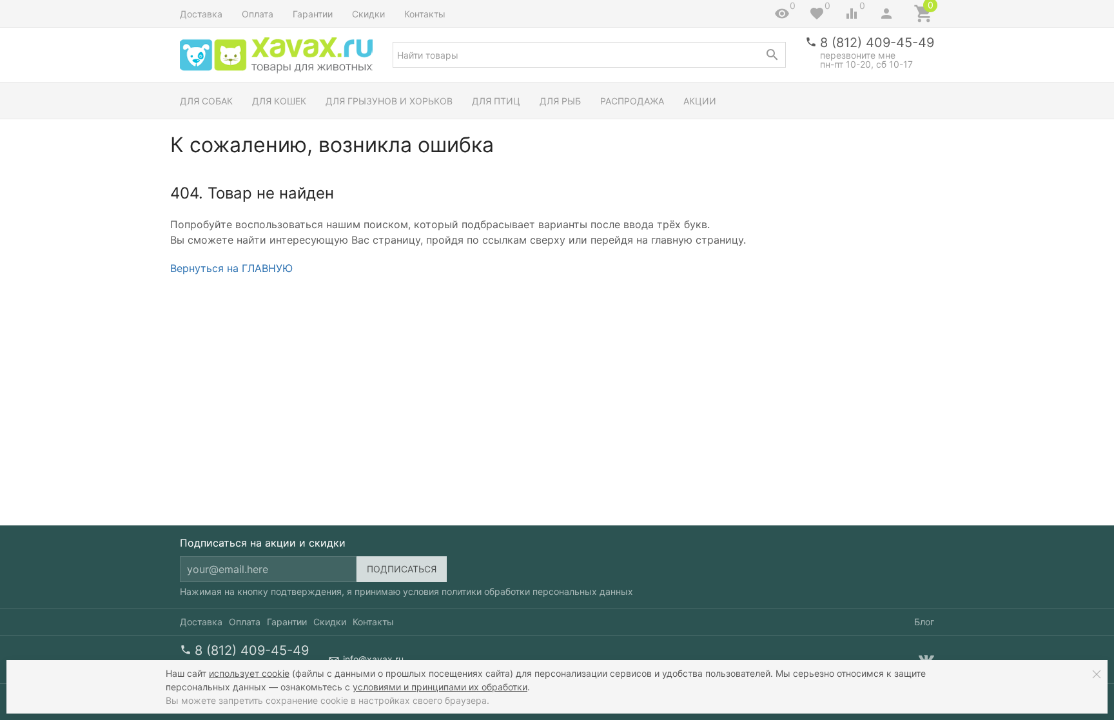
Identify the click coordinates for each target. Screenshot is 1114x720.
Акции (699, 100)
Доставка (201, 13)
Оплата (257, 13)
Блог (924, 621)
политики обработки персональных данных (537, 591)
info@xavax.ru (373, 659)
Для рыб (560, 100)
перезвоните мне (857, 55)
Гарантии (313, 13)
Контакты (424, 13)
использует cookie (249, 673)
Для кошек (279, 100)
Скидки (368, 13)
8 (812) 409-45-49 (877, 42)
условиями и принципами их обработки (440, 686)
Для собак (206, 100)
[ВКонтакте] (926, 659)
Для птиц (496, 100)
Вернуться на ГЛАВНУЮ (231, 268)
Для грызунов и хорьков (389, 100)
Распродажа (632, 100)
